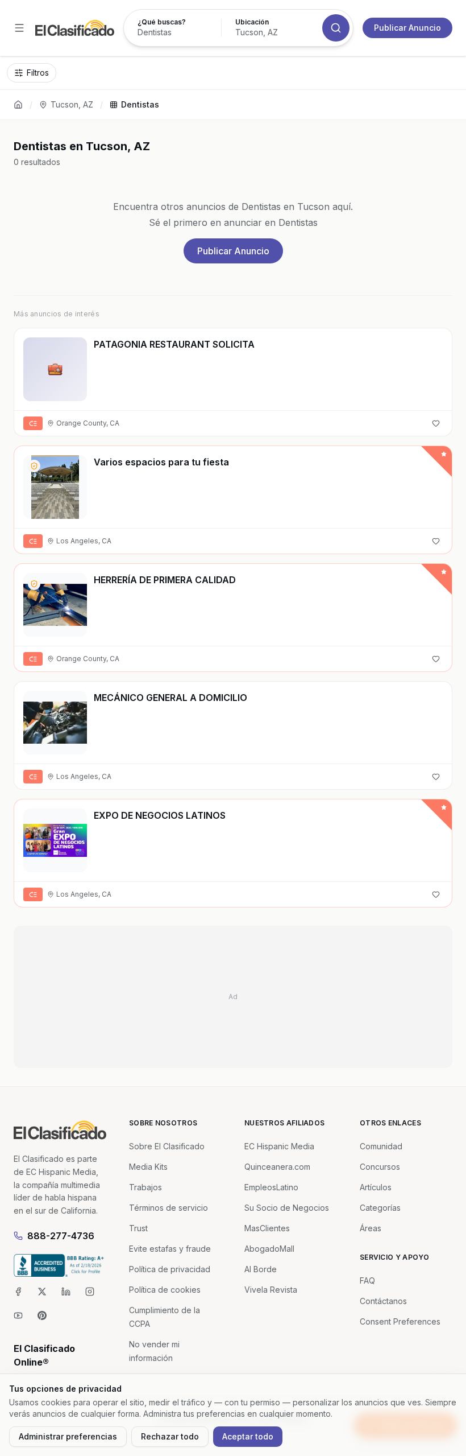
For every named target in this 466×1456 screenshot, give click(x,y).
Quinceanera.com (277, 1167)
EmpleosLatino (271, 1187)
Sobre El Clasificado (167, 1146)
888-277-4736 (60, 1235)
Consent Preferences (400, 1321)
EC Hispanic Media (279, 1146)
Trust (138, 1228)
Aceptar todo (247, 1436)
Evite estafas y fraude (170, 1248)
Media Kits (148, 1167)
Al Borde (260, 1269)
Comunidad (381, 1146)
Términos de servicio (168, 1207)
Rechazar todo (170, 1436)
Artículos (376, 1187)
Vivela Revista (270, 1289)
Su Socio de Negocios (286, 1207)
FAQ (367, 1280)
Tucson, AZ (72, 104)
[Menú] (19, 28)
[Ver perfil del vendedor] (34, 466)
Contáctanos (383, 1301)
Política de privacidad (169, 1269)
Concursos (380, 1167)
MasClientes (267, 1228)
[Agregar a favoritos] (436, 423)
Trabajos (145, 1187)
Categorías (380, 1207)
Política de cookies (165, 1289)
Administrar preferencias (68, 1436)
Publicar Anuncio (407, 27)
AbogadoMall (269, 1248)
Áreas (370, 1228)
